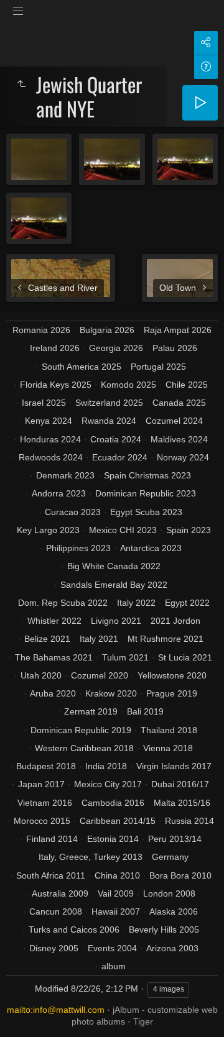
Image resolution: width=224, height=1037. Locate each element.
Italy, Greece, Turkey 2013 (90, 857)
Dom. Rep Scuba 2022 (63, 603)
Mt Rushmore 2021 (165, 639)
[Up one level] (21, 84)
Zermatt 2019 (91, 711)
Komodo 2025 (128, 385)
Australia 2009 (60, 893)
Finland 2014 (52, 839)
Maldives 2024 (179, 439)
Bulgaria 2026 (107, 330)
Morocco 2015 (42, 821)
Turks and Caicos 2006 (74, 929)
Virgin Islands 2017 (174, 766)
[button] (25, 1012)
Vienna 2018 (168, 748)
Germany (170, 857)
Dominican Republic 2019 (80, 730)
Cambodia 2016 (113, 803)
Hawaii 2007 (115, 911)
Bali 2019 (145, 711)
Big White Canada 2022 (114, 566)
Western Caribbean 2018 (84, 748)
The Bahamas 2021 (54, 657)
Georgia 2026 (116, 348)
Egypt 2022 (187, 603)
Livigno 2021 (116, 621)
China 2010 (117, 875)
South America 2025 (81, 367)
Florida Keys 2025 (55, 385)
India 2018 (106, 766)
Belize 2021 (47, 639)
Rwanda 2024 (109, 421)
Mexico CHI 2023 (123, 530)
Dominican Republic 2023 (145, 493)
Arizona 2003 (172, 948)
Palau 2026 (174, 348)
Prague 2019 (171, 693)
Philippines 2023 (78, 548)
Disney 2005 (53, 948)
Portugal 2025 (158, 367)
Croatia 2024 (115, 439)
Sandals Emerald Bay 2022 (113, 585)
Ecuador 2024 (119, 457)
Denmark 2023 (65, 475)
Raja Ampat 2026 (178, 330)
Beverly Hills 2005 (164, 929)
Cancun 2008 (55, 911)
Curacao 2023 (73, 512)
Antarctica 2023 (151, 548)
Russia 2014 (189, 821)
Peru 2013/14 (175, 839)
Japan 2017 (41, 784)
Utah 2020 (41, 675)
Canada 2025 (179, 403)
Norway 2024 (183, 457)
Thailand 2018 (169, 730)
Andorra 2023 (59, 493)
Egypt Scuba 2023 (146, 512)
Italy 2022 (136, 603)
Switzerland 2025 (109, 403)
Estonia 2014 (113, 839)
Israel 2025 (44, 403)
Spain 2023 (188, 530)
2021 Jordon (175, 621)
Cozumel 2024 (174, 421)
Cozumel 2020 (99, 675)
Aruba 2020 (53, 693)
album (113, 966)
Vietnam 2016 (44, 803)
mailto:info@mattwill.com (56, 1010)
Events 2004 (112, 948)
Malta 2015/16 (182, 803)
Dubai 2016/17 (180, 784)
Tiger (143, 1021)
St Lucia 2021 (185, 657)
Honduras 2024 (50, 439)
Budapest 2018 (46, 766)
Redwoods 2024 (51, 457)
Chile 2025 (187, 385)
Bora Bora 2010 (180, 875)
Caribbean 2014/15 (118, 821)
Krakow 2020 (111, 693)
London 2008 (169, 893)
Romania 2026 (41, 330)
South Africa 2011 (50, 875)
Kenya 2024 (48, 421)
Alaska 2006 (173, 911)
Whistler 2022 (54, 621)
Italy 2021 (99, 639)
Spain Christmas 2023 (147, 475)
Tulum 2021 (125, 657)
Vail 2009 (116, 893)
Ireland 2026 (55, 348)
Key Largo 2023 (48, 530)
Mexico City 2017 (108, 784)
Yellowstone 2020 (172, 675)
